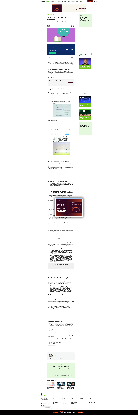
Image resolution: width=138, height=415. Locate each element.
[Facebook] (46, 403)
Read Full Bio (50, 358)
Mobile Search (64, 398)
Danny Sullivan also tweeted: (52, 120)
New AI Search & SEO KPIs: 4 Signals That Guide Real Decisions (85, 67)
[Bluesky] (41, 405)
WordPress (54, 403)
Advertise (80, 1)
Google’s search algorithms (57, 73)
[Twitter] (48, 403)
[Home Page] (45, 1)
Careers (90, 399)
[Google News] (41, 403)
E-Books (72, 399)
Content (54, 399)
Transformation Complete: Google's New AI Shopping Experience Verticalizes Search (70, 387)
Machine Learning (53, 345)
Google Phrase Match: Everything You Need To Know (51, 387)
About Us (77, 1)
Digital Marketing (64, 1)
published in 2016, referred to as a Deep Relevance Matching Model (59, 245)
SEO (55, 1)
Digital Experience (55, 402)
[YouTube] (45, 403)
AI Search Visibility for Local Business (84, 118)
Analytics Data (64, 403)
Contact (90, 398)
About (90, 397)
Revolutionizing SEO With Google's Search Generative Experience (61, 387)
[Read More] (85, 99)
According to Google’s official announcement (55, 309)
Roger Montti (53, 25)
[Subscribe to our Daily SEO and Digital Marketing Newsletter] (94, 1)
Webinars (73, 1)
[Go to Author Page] (48, 26)
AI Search (52, 1)
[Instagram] (43, 405)
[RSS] (46, 405)
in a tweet (66, 95)
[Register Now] (85, 61)
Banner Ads (81, 398)
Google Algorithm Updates (74, 402)
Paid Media (58, 1)
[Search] (96, 1)
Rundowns (72, 397)
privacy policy (64, 375)
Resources (68, 1)
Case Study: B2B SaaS (83, 397)
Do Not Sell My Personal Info (92, 402)
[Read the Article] (51, 384)
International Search (64, 399)
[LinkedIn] (43, 403)
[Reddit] (45, 405)
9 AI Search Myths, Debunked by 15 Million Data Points (84, 104)
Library (72, 398)
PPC (62, 402)
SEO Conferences (73, 403)
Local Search (63, 397)
